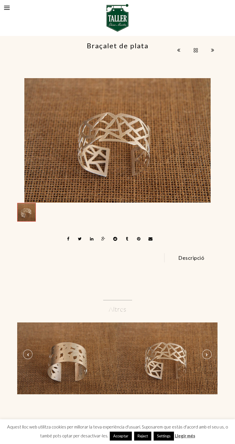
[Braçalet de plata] (117, 140)
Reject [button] (143, 436)
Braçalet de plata (168, 359)
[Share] (68, 239)
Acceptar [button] (120, 436)
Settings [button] (164, 436)
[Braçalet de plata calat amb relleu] (67, 344)
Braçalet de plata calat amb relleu (67, 359)
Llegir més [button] (185, 435)
